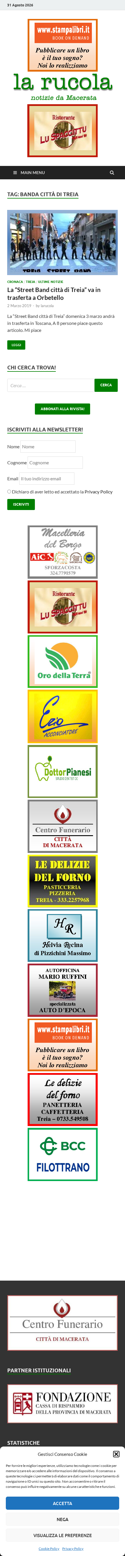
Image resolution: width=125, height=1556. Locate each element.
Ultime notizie (50, 282)
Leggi (14, 343)
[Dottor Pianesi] (63, 796)
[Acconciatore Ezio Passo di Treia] (63, 741)
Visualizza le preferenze (62, 1535)
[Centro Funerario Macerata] (62, 1349)
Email (13, 478)
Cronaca (15, 282)
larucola (47, 305)
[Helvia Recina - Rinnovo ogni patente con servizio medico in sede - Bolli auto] (63, 960)
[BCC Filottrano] (63, 1179)
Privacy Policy (72, 1548)
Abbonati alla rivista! (62, 409)
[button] (116, 1454)
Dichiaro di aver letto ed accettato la (61, 491)
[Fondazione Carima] (62, 1421)
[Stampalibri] (63, 69)
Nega (62, 1519)
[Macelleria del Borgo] (63, 577)
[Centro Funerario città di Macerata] (63, 851)
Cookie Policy (49, 1548)
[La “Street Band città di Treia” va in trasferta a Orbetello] (62, 245)
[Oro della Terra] (63, 686)
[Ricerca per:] (62, 385)
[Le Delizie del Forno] (63, 905)
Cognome (17, 462)
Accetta (62, 1503)
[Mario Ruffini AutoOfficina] (63, 1015)
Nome (13, 446)
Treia (30, 282)
